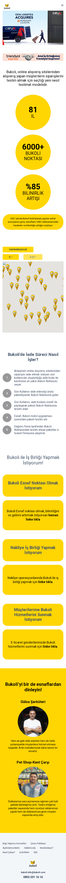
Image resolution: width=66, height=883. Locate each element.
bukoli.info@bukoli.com (33, 872)
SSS (35, 852)
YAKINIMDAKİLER (18, 249)
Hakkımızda (30, 848)
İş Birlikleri (24, 852)
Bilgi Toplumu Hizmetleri (14, 843)
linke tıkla (45, 582)
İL (10, 257)
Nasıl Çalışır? (9, 852)
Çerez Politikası (38, 843)
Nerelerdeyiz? (46, 848)
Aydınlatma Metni (11, 848)
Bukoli (7, 6)
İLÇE (32, 257)
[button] (31, 316)
